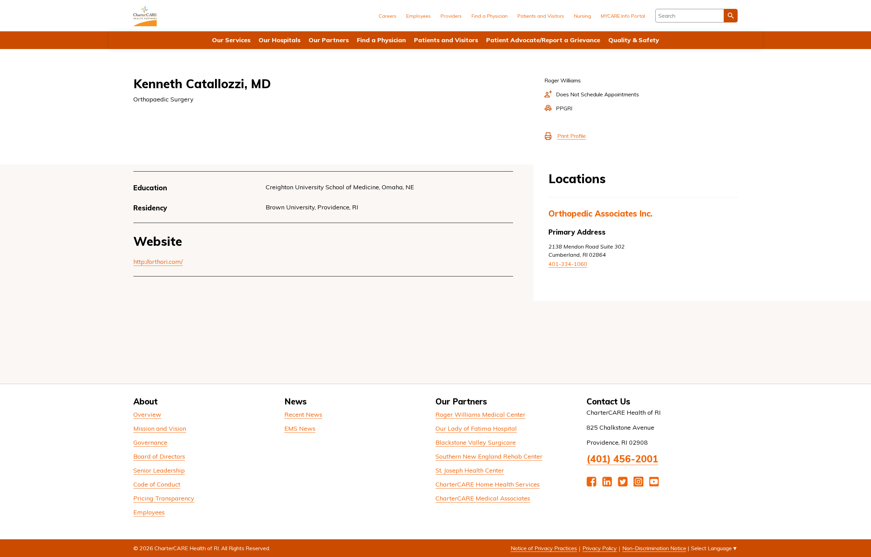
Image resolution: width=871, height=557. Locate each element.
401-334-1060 (567, 263)
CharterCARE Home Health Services (488, 484)
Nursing (582, 16)
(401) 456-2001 (622, 459)
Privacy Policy (599, 548)
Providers (451, 16)
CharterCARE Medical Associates (483, 498)
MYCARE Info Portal (623, 16)
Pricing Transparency (163, 498)
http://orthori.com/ (158, 262)
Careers (387, 16)
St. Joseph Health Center (470, 470)
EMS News (299, 428)
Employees (418, 16)
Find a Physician (381, 40)
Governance (150, 442)
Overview (147, 414)
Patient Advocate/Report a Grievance (543, 40)
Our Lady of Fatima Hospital (476, 428)
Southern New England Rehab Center (489, 456)
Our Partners (329, 40)
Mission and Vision (159, 428)
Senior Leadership (159, 470)
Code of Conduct (156, 484)
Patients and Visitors (446, 40)
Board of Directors (159, 456)
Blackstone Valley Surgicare (476, 442)
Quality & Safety (633, 40)
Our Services (231, 40)
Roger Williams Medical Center (480, 414)
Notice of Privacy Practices (544, 548)
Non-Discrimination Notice (654, 548)
